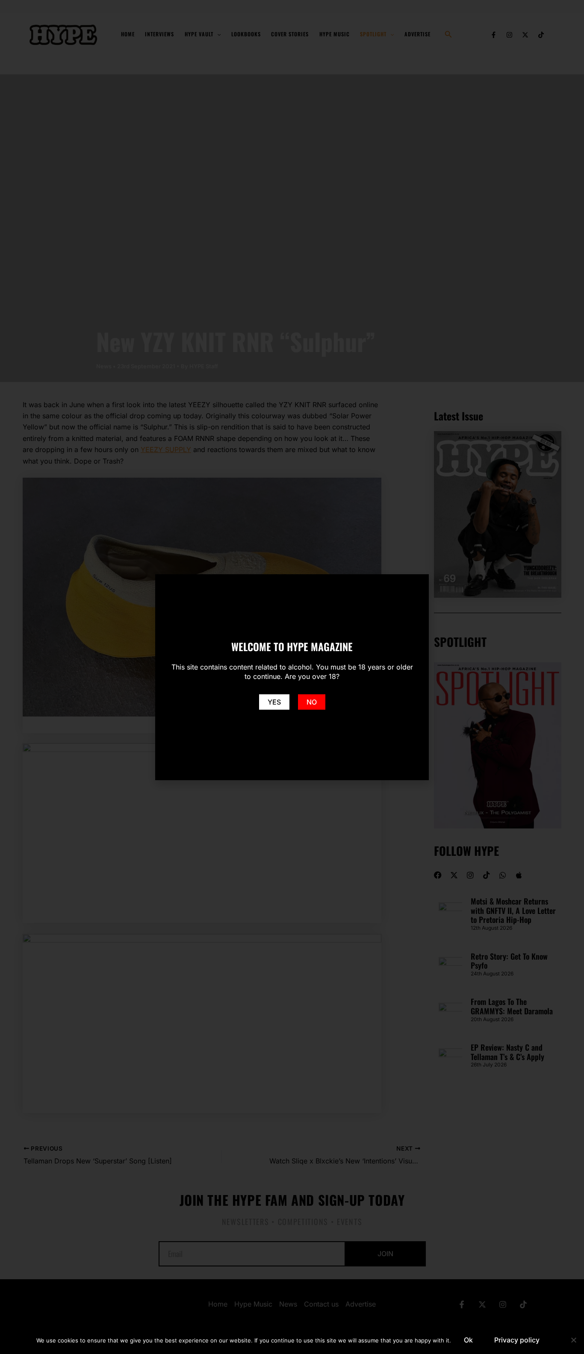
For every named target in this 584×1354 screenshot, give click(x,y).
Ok (468, 1340)
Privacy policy (517, 1340)
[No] (573, 1340)
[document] (292, 677)
